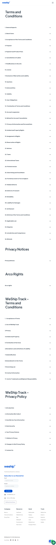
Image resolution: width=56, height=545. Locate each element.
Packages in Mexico (32, 524)
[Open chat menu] (51, 541)
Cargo (30, 519)
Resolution (43, 517)
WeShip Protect (32, 522)
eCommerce (31, 517)
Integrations (43, 519)
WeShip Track (43, 512)
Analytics (42, 514)
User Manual (18, 512)
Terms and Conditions (8, 514)
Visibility (42, 522)
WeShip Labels (31, 512)
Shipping (30, 514)
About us (6, 512)
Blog (17, 517)
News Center (18, 524)
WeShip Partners (19, 514)
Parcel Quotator (19, 522)
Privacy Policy (6, 517)
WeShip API (18, 519)
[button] (52, 2)
